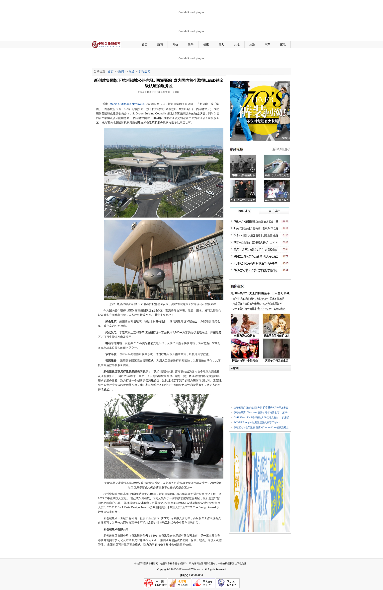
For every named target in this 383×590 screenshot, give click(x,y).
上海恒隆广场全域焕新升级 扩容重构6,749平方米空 (261, 407)
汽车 (267, 44)
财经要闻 (144, 71)
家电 (283, 44)
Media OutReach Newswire (127, 103)
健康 (206, 44)
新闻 (160, 44)
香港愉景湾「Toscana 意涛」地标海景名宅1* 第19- (261, 412)
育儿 (221, 44)
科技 (175, 44)
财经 (131, 71)
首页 (144, 44)
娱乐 (190, 44)
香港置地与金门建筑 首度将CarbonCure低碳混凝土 (261, 427)
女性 (237, 44)
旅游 (252, 44)
